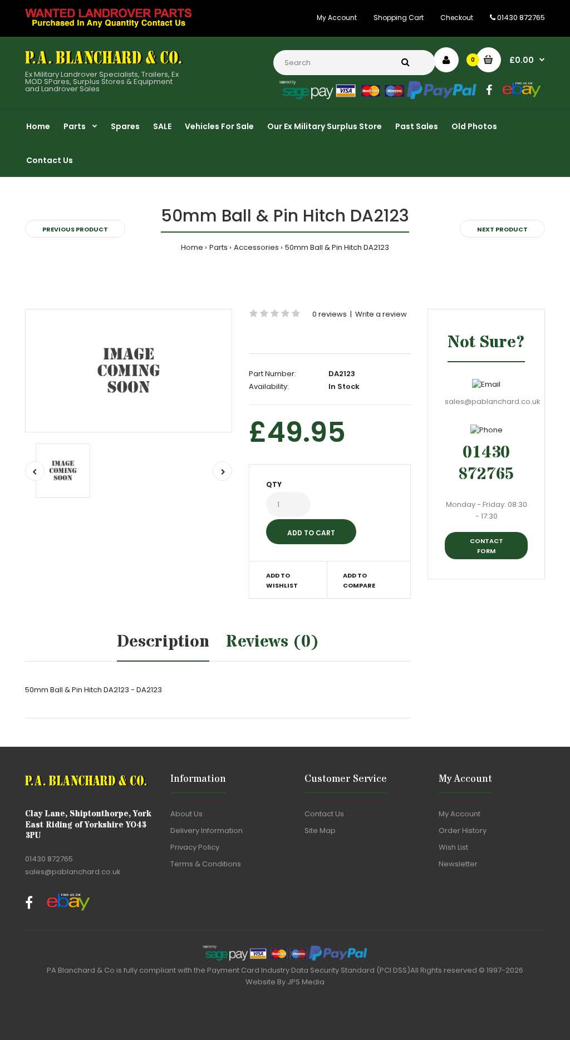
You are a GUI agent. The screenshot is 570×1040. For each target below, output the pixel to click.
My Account (337, 17)
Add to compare (359, 580)
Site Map (320, 830)
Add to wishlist (282, 580)
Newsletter (458, 864)
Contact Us (324, 814)
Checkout (456, 17)
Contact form (486, 545)
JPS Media (306, 982)
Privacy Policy (194, 847)
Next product (502, 229)
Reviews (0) (272, 641)
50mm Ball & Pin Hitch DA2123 (337, 247)
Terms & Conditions (205, 864)
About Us (186, 814)
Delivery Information (206, 830)
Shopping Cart (399, 17)
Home (192, 247)
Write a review (381, 314)
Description (163, 641)
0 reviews (329, 314)
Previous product (75, 229)
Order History (463, 830)
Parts (218, 247)
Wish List (453, 847)
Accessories (256, 247)
